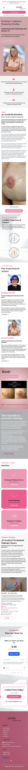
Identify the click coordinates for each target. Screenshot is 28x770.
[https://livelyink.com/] (20, 7)
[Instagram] (7, 761)
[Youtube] (11, 761)
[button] (3, 8)
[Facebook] (4, 761)
